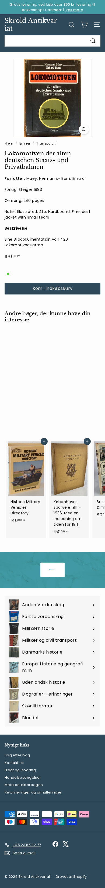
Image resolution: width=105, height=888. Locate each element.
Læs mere (74, 9)
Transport (44, 143)
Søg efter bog (17, 755)
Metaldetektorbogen (24, 784)
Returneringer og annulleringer (33, 792)
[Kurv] (84, 25)
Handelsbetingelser (23, 777)
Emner (25, 143)
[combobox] (52, 41)
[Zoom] (84, 129)
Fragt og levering (20, 770)
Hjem (9, 143)
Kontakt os (14, 762)
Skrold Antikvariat (31, 24)
